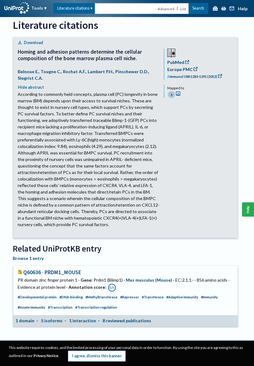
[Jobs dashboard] (215, 9)
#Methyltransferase (101, 297)
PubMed (175, 62)
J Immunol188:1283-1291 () (192, 76)
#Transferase (153, 297)
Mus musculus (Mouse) (149, 280)
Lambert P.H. (100, 71)
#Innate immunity (31, 307)
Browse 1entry (28, 258)
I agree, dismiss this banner (97, 356)
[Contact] (232, 9)
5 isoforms (52, 320)
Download (33, 42)
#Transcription (60, 307)
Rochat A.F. (74, 71)
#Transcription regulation (96, 307)
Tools (37, 8)
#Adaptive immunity (182, 297)
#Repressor (129, 297)
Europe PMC (180, 69)
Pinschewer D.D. (131, 71)
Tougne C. (51, 71)
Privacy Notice (45, 355)
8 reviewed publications (127, 320)
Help (242, 9)
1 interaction (82, 320)
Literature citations (73, 8)
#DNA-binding (71, 297)
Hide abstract (31, 87)
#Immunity (209, 297)
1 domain (24, 320)
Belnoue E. (28, 71)
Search (198, 8)
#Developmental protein (37, 297)
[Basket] (223, 9)
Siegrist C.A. (30, 78)
